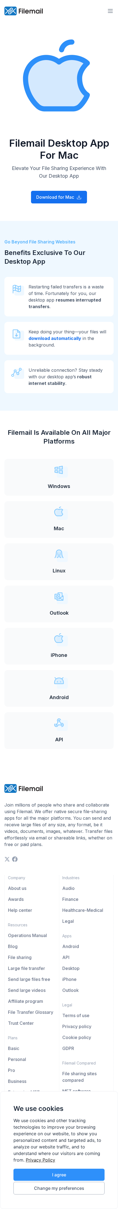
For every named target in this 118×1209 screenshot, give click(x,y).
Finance (70, 899)
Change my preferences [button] (59, 1188)
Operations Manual (27, 935)
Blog (13, 946)
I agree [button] (59, 1174)
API (65, 957)
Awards (16, 899)
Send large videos (27, 990)
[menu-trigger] (110, 11)
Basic (13, 1048)
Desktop (71, 968)
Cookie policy (76, 1037)
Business (17, 1081)
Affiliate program (25, 1001)
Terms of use (75, 1015)
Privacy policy (76, 1026)
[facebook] (15, 859)
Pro (11, 1070)
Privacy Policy (40, 1160)
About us (17, 888)
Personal (17, 1059)
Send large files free (29, 979)
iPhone (69, 979)
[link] (40, 1160)
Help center (20, 910)
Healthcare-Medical (82, 910)
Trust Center (21, 1023)
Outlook (70, 990)
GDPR (68, 1048)
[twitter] (7, 859)
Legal (68, 921)
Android (70, 946)
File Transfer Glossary (30, 1012)
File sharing (20, 957)
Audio (68, 888)
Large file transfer (26, 968)
